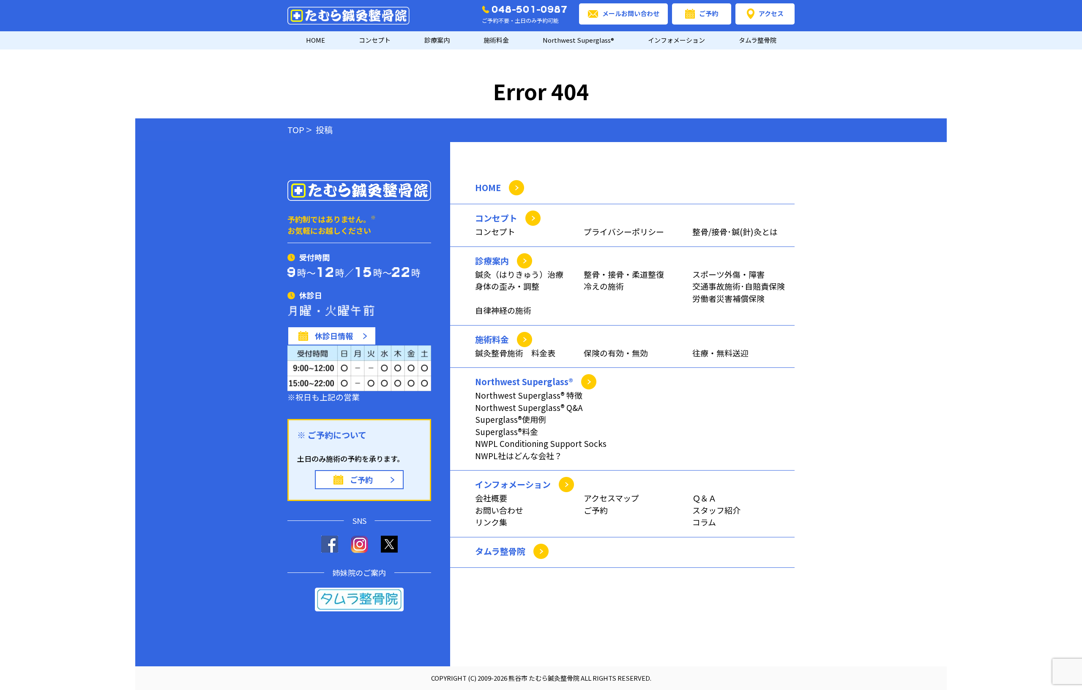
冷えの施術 (604, 286)
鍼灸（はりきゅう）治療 (519, 274)
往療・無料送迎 (720, 353)
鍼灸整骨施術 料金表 (515, 353)
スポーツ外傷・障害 (728, 274)
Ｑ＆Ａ (704, 498)
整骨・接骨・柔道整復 (624, 274)
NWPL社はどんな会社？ (518, 455)
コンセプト (495, 231)
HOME (315, 40)
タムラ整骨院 (757, 40)
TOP (295, 129)
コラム (704, 522)
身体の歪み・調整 (507, 286)
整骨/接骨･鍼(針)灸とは (735, 231)
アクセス (771, 13)
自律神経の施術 (503, 310)
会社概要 (491, 498)
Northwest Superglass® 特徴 (528, 395)
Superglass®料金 (506, 431)
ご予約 (708, 13)
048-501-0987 (530, 9)
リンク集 (491, 522)
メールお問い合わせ (630, 13)
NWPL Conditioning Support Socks (541, 443)
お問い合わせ (499, 510)
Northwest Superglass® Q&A (529, 407)
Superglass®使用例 (510, 419)
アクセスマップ (611, 498)
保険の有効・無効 (616, 353)
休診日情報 (334, 335)
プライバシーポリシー (624, 231)
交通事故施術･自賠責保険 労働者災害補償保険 (738, 292)
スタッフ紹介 (716, 510)
